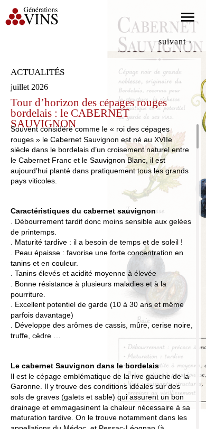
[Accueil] (31, 15)
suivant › (175, 41)
